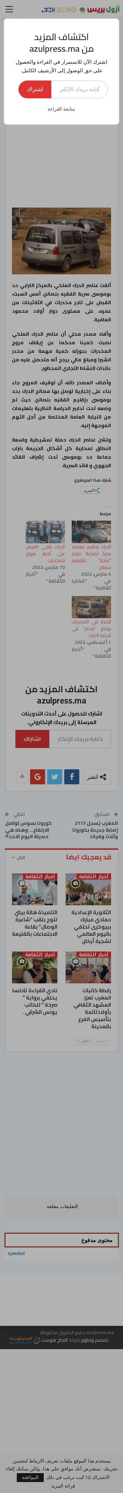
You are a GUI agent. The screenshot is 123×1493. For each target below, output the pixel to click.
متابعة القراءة (61, 109)
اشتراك (35, 89)
